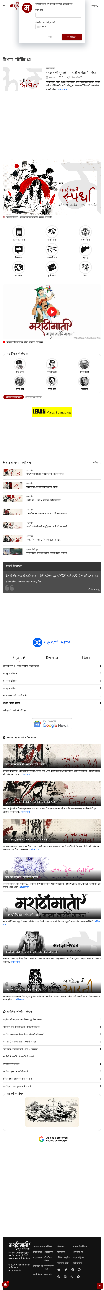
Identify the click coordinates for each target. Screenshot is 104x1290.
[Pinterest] (58, 1277)
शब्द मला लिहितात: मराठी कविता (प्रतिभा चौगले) (45, 474)
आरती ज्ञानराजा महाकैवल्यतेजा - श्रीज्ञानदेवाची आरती (31, 952)
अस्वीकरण (48, 1252)
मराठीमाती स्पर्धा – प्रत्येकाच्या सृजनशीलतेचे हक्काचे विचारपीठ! (29, 217)
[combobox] (41, 26)
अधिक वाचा (62, 89)
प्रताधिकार (48, 1246)
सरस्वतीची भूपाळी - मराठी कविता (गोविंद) (71, 72)
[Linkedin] (65, 1277)
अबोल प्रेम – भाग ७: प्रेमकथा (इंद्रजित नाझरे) (43, 500)
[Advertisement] (52, 127)
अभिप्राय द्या (78, 1252)
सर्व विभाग (77, 1263)
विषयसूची (61, 1252)
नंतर (50, 37)
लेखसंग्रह (61, 1246)
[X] (66, 1269)
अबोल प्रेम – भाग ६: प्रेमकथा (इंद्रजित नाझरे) (43, 540)
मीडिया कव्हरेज (63, 1257)
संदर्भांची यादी (62, 1263)
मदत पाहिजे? (78, 1257)
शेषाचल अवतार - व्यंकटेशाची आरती (23, 989)
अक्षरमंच (29, 470)
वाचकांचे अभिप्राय (80, 1246)
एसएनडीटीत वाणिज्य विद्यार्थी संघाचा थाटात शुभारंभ (46, 553)
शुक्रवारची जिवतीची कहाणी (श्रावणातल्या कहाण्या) (30, 801)
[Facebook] (72, 1269)
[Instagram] (79, 1269)
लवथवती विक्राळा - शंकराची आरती (22, 914)
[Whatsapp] (72, 1277)
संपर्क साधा (37, 1252)
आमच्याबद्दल (38, 1246)
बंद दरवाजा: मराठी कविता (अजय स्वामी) (42, 487)
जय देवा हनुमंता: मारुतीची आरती (21, 877)
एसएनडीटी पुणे (32, 549)
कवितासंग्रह (50, 68)
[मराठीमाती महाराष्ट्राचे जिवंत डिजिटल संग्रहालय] (52, 311)
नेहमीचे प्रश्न (37, 1274)
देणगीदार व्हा (38, 1266)
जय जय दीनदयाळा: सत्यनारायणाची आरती (26, 839)
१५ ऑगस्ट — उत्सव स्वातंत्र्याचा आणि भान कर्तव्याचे (46, 513)
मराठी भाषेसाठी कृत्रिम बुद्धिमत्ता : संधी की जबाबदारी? (47, 526)
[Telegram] (78, 1277)
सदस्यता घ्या (38, 1257)
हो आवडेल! (71, 37)
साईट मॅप (48, 1274)
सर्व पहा (96, 463)
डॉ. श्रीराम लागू (93, 589)
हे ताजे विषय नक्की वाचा (18, 462)
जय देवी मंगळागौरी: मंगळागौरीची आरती (25, 764)
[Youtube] (59, 1269)
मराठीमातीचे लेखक (33, 397)
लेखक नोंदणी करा (13, 397)
